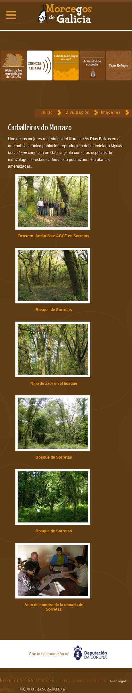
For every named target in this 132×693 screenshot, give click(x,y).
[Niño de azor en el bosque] (52, 350)
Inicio (47, 112)
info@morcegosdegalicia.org (41, 689)
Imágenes (111, 112)
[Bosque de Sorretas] (52, 276)
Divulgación (77, 112)
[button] (11, 15)
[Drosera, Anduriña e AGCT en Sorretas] (52, 202)
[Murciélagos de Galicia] (66, 14)
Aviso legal (118, 681)
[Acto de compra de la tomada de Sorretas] (52, 571)
